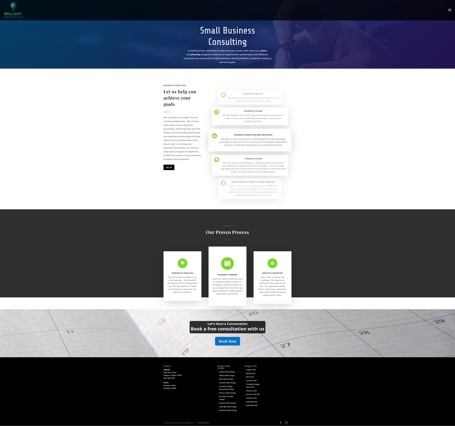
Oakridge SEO (251, 402)
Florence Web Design (227, 393)
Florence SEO (251, 390)
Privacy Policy (203, 423)
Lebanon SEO (251, 398)
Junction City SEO (253, 394)
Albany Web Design (227, 375)
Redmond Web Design (228, 410)
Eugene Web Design (227, 372)
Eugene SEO (251, 370)
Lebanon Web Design (227, 403)
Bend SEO (250, 377)
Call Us (169, 167)
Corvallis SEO (251, 380)
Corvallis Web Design (227, 383)
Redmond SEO (252, 405)
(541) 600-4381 (169, 378)
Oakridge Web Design (228, 406)
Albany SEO (250, 373)
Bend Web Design (226, 379)
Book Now (227, 341)
